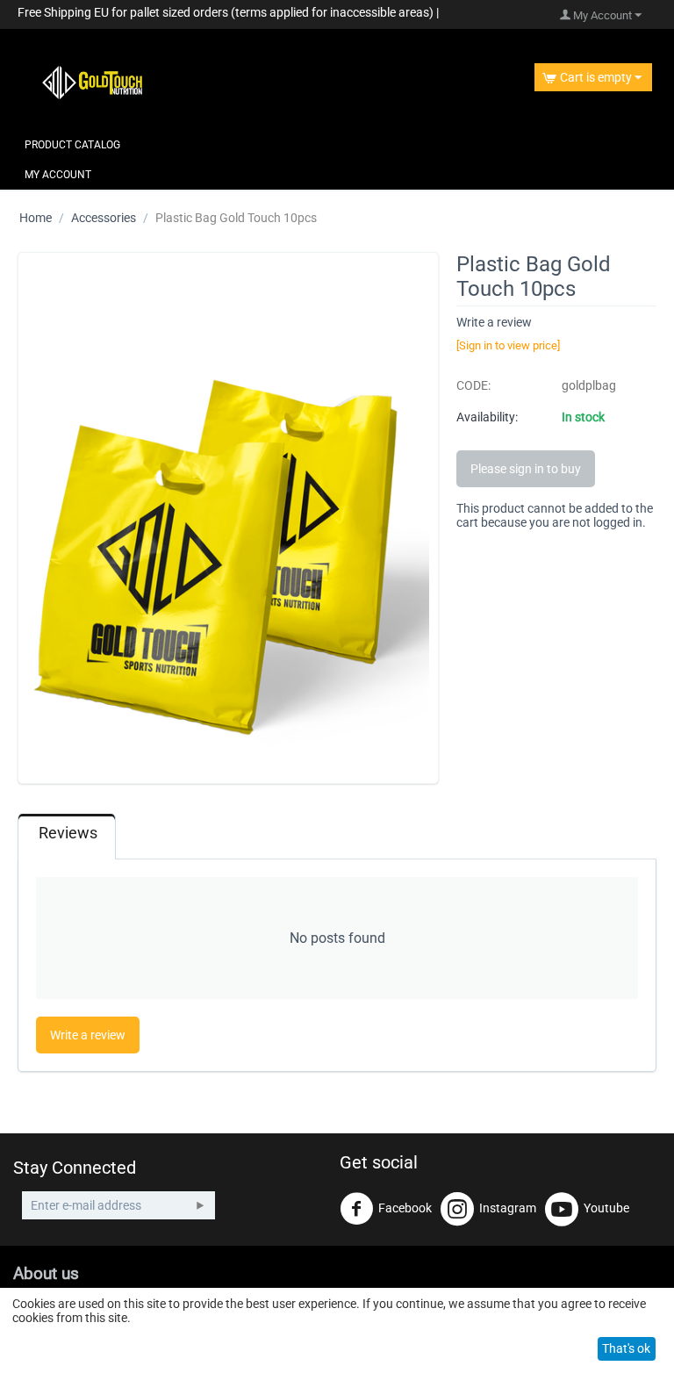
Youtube (606, 1208)
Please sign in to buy (525, 469)
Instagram (507, 1208)
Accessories (103, 218)
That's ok (626, 1348)
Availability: (487, 417)
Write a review (494, 322)
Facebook (405, 1208)
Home (35, 218)
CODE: (473, 385)
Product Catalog (72, 145)
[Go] (200, 1205)
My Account (58, 175)
